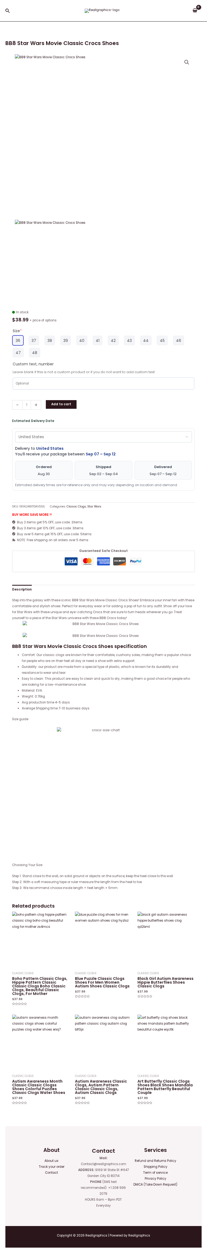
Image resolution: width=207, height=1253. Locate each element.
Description (22, 589)
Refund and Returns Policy (155, 1161)
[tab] (22, 589)
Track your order (51, 1167)
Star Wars (94, 506)
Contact (51, 1172)
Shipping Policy (155, 1167)
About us (51, 1161)
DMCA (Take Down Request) (155, 1184)
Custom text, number (33, 364)
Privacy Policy (155, 1178)
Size (17, 331)
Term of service (155, 1172)
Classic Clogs (76, 506)
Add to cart (61, 404)
